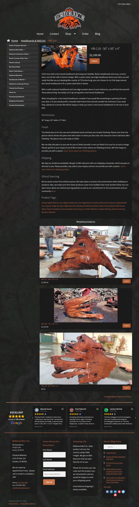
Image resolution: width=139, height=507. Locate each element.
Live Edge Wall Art (85, 203)
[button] (83, 48)
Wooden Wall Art (49, 212)
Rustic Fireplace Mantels (17, 45)
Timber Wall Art (90, 209)
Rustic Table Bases (15, 71)
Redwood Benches (15, 75)
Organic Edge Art (52, 206)
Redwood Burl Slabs (16, 50)
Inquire (94, 61)
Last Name (47, 459)
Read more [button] (38, 427)
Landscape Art (111, 453)
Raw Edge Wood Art (68, 206)
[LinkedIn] (115, 491)
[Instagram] (111, 491)
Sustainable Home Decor (73, 209)
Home (40, 33)
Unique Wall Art (104, 209)
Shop (68, 33)
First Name (47, 450)
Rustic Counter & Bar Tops (18, 58)
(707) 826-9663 (124, 4)
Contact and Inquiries (16, 105)
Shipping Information (16, 101)
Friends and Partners (16, 88)
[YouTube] (115, 495)
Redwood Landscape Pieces (19, 84)
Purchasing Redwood (16, 97)
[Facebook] (107, 491)
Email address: (49, 469)
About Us (12, 92)
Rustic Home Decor (101, 206)
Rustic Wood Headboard (52, 209)
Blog (97, 33)
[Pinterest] (119, 491)
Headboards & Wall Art (33, 40)
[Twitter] (123, 491)
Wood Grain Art (118, 209)
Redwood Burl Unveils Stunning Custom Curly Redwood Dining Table (114, 471)
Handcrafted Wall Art (50, 203)
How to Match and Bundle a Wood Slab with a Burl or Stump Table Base (115, 480)
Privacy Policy (13, 504)
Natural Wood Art (101, 203)
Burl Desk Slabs (14, 67)
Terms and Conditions (27, 504)
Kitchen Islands (14, 62)
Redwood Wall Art (84, 206)
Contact (54, 33)
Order (85, 33)
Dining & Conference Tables (19, 54)
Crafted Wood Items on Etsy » (118, 396)
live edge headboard (68, 203)
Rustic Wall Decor (117, 206)
